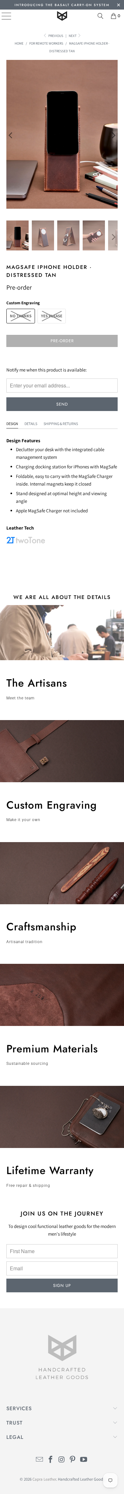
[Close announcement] (118, 5)
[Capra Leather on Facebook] (50, 1460)
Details (30, 423)
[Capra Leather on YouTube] (84, 1460)
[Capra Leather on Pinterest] (73, 1460)
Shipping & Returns (61, 423)
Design (12, 423)
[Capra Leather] (62, 16)
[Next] (113, 135)
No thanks (20, 316)
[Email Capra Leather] (40, 1460)
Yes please (51, 316)
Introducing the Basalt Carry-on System (62, 5)
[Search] (100, 16)
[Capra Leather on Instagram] (61, 1460)
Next (73, 35)
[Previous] (11, 135)
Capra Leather (44, 1479)
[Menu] (1, 16)
